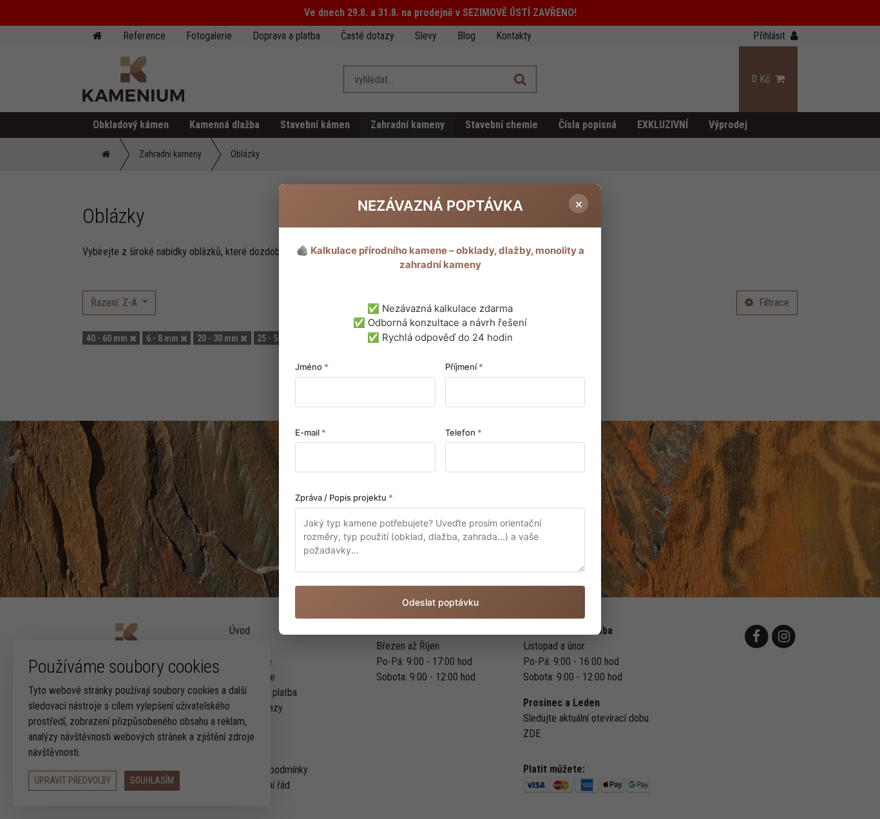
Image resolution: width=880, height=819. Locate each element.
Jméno (312, 366)
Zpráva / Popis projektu (344, 497)
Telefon (463, 432)
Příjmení (464, 366)
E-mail (310, 432)
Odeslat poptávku (440, 602)
